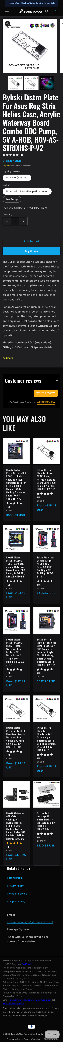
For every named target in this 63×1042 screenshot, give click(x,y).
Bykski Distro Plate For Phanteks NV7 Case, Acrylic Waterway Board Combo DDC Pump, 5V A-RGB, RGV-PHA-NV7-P (46, 739)
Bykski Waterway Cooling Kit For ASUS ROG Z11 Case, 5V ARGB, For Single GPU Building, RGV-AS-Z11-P (46, 567)
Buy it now (31, 251)
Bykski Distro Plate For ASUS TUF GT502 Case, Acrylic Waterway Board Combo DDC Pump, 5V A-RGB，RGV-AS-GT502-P (16, 567)
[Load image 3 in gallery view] (47, 83)
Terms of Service (17, 893)
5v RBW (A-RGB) (17, 177)
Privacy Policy (15, 885)
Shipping (7, 165)
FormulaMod (17, 1034)
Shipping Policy (16, 901)
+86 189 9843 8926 (13, 1003)
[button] (7, 11)
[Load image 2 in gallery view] (31, 83)
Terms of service (32, 1039)
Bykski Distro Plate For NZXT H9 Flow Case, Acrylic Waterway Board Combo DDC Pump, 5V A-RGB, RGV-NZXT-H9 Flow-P (16, 737)
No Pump (12, 199)
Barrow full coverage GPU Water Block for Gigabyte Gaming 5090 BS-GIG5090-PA (46, 821)
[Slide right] (59, 84)
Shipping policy (52, 1039)
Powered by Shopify (33, 1034)
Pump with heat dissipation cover (27, 191)
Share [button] (9, 357)
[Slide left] (4, 84)
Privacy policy (14, 1039)
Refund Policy (15, 877)
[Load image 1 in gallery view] (16, 83)
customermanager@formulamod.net (30, 922)
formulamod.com (41, 1008)
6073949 (27, 964)
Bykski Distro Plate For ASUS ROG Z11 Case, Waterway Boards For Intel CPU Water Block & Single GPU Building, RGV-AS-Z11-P (15, 652)
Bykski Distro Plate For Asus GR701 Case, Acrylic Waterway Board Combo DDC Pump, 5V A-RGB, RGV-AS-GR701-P (46, 479)
